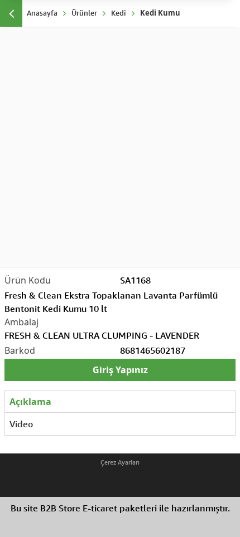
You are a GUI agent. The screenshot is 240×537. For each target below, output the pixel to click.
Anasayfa (42, 13)
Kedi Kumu (160, 13)
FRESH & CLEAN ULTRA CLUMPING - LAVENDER (101, 335)
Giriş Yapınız (120, 370)
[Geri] (11, 13)
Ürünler (84, 13)
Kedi (118, 13)
